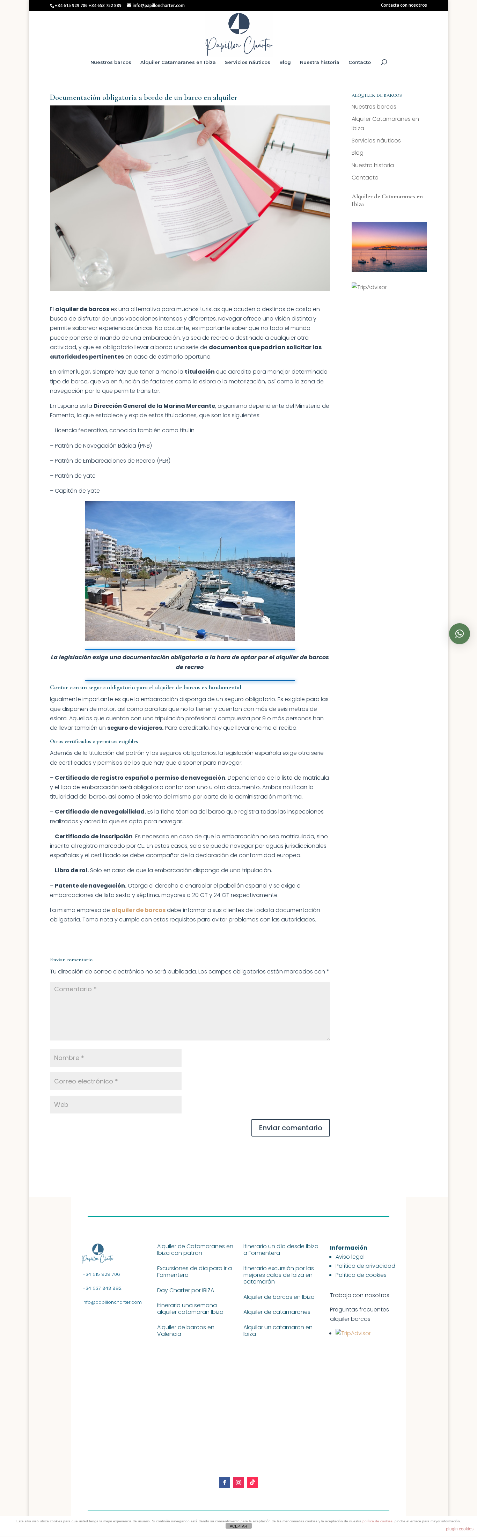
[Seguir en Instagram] (238, 1482)
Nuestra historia (319, 62)
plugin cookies (460, 1529)
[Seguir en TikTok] (252, 1482)
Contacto (359, 62)
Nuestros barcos (110, 62)
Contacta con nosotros (404, 5)
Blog (285, 62)
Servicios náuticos (247, 62)
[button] (459, 633)
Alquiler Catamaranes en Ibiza (178, 62)
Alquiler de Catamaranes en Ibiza (387, 200)
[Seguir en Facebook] (224, 1482)
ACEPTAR (238, 1526)
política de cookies (377, 1521)
